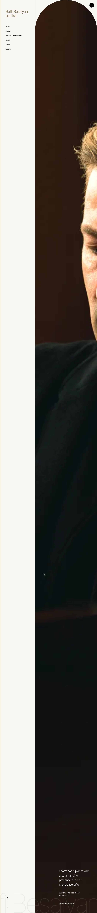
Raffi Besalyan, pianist (17, 13)
